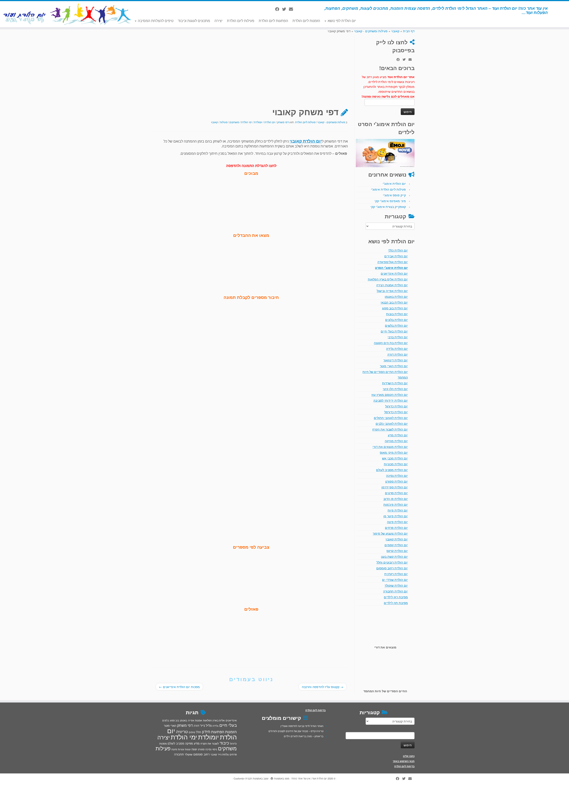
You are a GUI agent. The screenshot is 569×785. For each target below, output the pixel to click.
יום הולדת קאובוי (396, 539)
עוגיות (181, 749)
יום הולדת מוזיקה (396, 441)
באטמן (183, 720)
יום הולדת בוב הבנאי (394, 302)
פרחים (233, 754)
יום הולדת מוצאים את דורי (390, 446)
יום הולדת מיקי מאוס (394, 452)
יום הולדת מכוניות (396, 464)
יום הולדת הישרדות (395, 383)
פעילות (223, 122)
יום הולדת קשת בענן (394, 556)
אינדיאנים (231, 720)
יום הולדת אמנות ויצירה (392, 285)
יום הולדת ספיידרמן (394, 487)
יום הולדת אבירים (396, 256)
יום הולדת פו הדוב (395, 498)
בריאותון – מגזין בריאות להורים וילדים (303, 736)
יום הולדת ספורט (396, 481)
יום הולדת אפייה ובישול (392, 290)
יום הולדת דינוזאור (395, 360)
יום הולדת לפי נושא (341, 20)
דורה (196, 725)
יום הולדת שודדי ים (395, 579)
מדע (197, 743)
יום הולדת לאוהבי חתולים (391, 417)
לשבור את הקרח (209, 743)
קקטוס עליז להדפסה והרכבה (322, 686)
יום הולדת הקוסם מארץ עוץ (389, 394)
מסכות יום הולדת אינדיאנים (179, 686)
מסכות (163, 743)
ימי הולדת (246, 122)
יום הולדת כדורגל (396, 406)
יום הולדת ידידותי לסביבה (390, 400)
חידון (206, 731)
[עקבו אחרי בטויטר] (285, 9)
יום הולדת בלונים (396, 319)
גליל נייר (206, 725)
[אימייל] (292, 9)
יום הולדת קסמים (396, 545)
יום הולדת (269, 122)
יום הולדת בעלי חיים (394, 331)
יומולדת (257, 122)
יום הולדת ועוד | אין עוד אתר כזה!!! (309, 778)
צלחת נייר (223, 754)
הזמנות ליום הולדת (306, 20)
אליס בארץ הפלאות (214, 720)
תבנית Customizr (243, 778)
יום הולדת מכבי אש (395, 458)
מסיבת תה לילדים (396, 602)
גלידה (215, 725)
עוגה (194, 749)
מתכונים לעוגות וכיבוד (194, 20)
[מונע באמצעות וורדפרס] (271, 777)
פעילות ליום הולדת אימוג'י (388, 189)
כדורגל (233, 743)
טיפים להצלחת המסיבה (155, 20)
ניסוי (214, 749)
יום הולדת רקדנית (396, 574)
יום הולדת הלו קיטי (395, 388)
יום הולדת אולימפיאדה (392, 262)
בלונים (165, 720)
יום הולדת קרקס (397, 550)
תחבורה (179, 754)
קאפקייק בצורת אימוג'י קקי (388, 206)
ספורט (201, 749)
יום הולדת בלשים (396, 325)
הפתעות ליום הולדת (273, 20)
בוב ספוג (174, 720)
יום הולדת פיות (398, 510)
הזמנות (231, 731)
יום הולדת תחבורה (395, 591)
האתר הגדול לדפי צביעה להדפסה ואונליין (301, 726)
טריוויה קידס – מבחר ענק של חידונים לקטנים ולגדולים (295, 731)
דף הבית (409, 31)
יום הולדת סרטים (396, 493)
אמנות (198, 720)
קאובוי (395, 31)
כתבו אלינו (409, 756)
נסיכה (208, 749)
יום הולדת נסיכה (397, 475)
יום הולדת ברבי (398, 337)
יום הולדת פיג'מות (395, 504)
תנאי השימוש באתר (404, 761)
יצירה (218, 20)
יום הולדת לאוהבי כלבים (392, 423)
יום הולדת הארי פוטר (394, 366)
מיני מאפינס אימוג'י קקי (390, 201)
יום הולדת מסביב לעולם (392, 469)
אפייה (191, 720)
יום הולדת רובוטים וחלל (392, 562)
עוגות (187, 749)
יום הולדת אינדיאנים (394, 273)
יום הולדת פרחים (396, 527)
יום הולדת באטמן (396, 296)
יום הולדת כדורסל (396, 412)
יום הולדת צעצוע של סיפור (390, 533)
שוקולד (188, 754)
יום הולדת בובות (397, 314)
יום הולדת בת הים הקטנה (391, 342)
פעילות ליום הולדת (240, 20)
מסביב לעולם (176, 743)
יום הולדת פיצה (397, 521)
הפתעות (217, 731)
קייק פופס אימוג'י (394, 195)
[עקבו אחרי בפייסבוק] (278, 9)
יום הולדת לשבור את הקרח (390, 429)
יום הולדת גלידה (397, 348)
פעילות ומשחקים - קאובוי (371, 31)
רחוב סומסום (201, 754)
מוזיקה (189, 743)
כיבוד (224, 743)
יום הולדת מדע (398, 435)
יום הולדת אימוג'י (394, 183)
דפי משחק (282, 122)
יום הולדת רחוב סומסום (392, 568)
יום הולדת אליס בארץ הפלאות (388, 279)
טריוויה (182, 731)
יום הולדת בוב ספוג (395, 308)
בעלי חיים (228, 725)
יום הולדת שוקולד (396, 585)
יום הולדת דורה (397, 354)
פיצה (174, 749)
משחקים (234, 122)
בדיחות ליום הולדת (404, 766)
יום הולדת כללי (398, 250)
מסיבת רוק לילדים (396, 597)
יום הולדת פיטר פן (395, 516)
